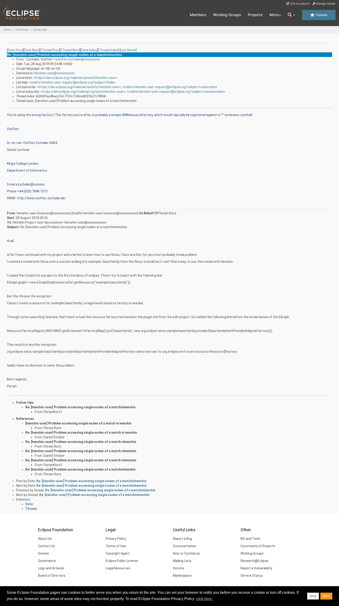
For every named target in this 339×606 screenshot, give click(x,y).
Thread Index (108, 50)
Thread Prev (50, 50)
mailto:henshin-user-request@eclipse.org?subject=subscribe (169, 87)
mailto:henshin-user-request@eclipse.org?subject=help (72, 82)
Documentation (184, 546)
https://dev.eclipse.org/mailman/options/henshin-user (82, 91)
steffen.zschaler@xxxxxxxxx (77, 59)
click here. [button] (204, 599)
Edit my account (299, 3)
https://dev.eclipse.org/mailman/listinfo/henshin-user (79, 87)
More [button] (274, 14)
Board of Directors (51, 575)
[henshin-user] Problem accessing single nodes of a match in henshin (78, 423)
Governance (47, 561)
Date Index (89, 50)
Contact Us (46, 546)
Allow (326, 596)
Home (7, 29)
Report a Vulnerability (256, 568)
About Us (45, 538)
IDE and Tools (250, 538)
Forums (178, 568)
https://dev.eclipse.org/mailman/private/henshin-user (75, 78)
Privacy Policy (116, 538)
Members (198, 14)
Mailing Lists (182, 561)
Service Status (252, 575)
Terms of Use (116, 546)
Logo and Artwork (51, 568)
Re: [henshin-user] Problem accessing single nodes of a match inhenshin (80, 442)
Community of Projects (258, 546)
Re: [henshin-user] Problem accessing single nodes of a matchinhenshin (80, 407)
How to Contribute (186, 553)
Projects (255, 14)
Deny (313, 596)
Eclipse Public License (122, 561)
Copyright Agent (118, 553)
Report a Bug (182, 538)
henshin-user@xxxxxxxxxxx (54, 73)
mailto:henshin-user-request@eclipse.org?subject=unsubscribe (175, 91)
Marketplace (182, 575)
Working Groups (227, 14)
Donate (321, 15)
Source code (40, 29)
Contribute (21, 29)
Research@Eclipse (254, 561)
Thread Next (70, 50)
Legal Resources (118, 568)
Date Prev (15, 50)
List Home (128, 50)
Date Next (31, 50)
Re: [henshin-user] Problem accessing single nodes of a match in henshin (81, 432)
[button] (291, 15)
